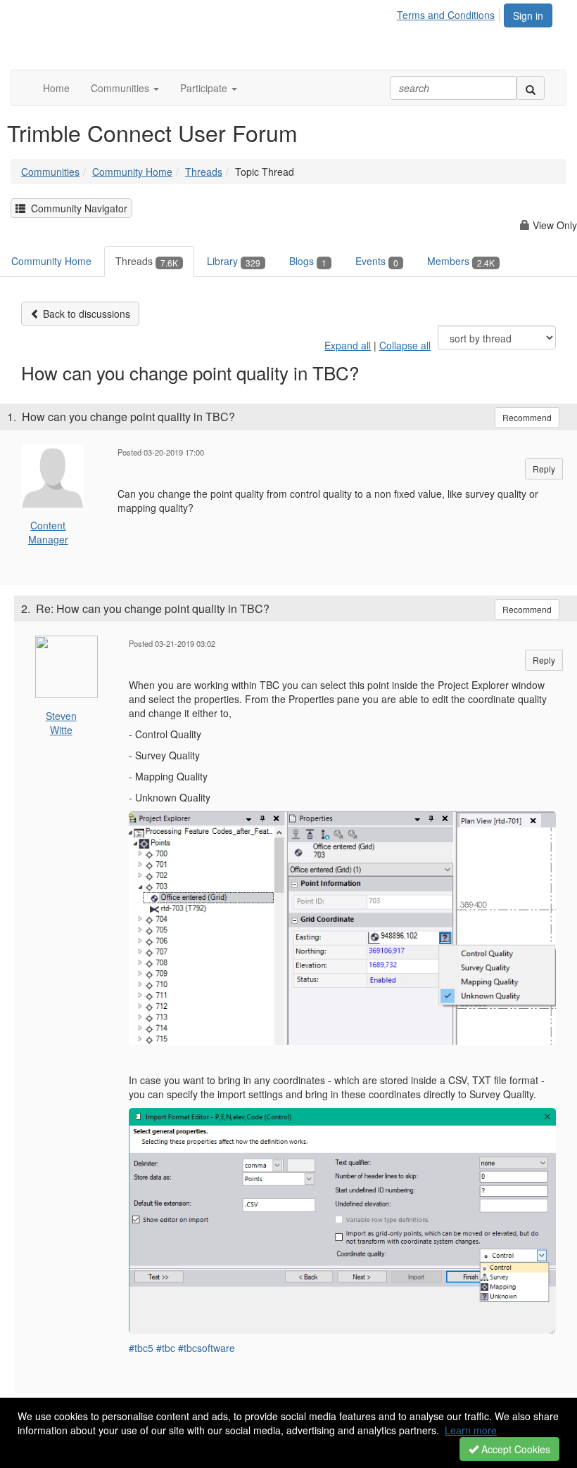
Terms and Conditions (446, 15)
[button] (125, 87)
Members (461, 261)
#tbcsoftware (206, 1348)
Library (233, 261)
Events (376, 261)
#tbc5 (141, 1348)
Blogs (307, 261)
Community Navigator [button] (76, 208)
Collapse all (405, 345)
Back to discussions (85, 314)
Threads (203, 172)
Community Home (132, 172)
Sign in (528, 15)
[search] (530, 88)
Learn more (471, 1430)
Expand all (347, 345)
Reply (544, 469)
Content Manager (48, 532)
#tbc (165, 1348)
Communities (50, 172)
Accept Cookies (514, 1449)
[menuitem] (449, 13)
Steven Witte (61, 723)
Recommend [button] (527, 417)
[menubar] (449, 13)
